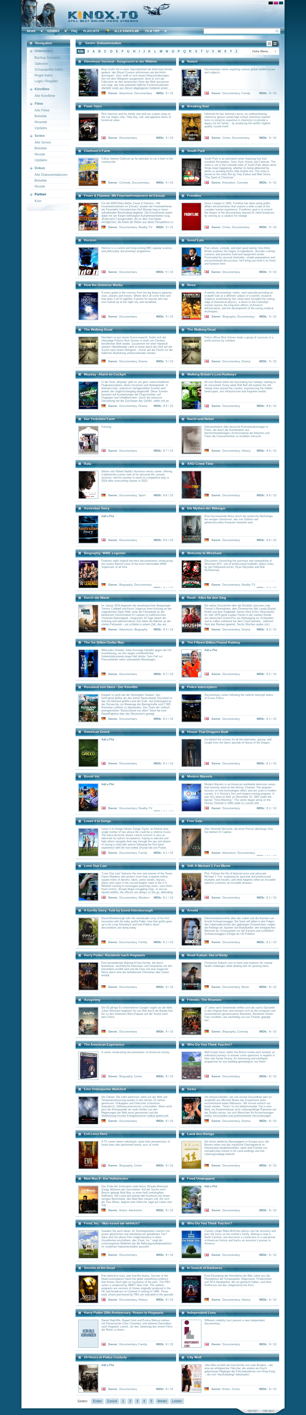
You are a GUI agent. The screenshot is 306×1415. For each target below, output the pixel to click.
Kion (38, 201)
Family (245, 93)
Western (143, 897)
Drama (142, 361)
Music (245, 987)
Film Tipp (152, 31)
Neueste (41, 122)
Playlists (91, 31)
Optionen (41, 63)
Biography (228, 316)
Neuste (40, 154)
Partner (40, 194)
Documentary (143, 93)
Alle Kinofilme (126, 31)
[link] (153, 13)
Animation (228, 182)
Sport (142, 495)
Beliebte (41, 116)
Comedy (124, 182)
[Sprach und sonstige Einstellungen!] (107, 31)
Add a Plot (107, 516)
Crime (226, 137)
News (31, 31)
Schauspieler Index (49, 69)
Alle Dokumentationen (51, 174)
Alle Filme (42, 110)
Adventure (126, 93)
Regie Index (43, 75)
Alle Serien (43, 142)
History (246, 450)
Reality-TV (145, 227)
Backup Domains (47, 57)
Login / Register (46, 81)
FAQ (74, 31)
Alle (81, 51)
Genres (53, 31)
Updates (41, 128)
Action (123, 1210)
